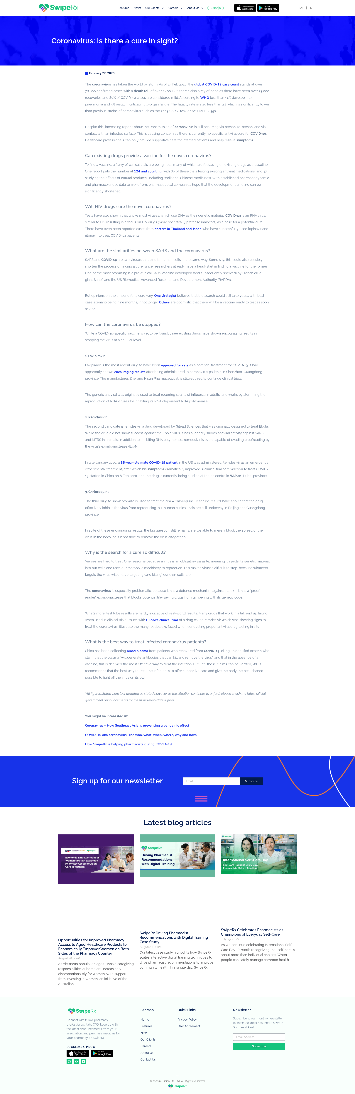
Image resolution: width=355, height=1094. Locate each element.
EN (301, 8)
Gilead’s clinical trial (162, 620)
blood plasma (137, 651)
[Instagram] (69, 1061)
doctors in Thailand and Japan (178, 229)
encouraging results (129, 372)
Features (123, 8)
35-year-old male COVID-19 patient (149, 462)
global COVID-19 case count (216, 84)
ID (311, 8)
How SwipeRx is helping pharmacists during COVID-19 (128, 744)
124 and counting (148, 171)
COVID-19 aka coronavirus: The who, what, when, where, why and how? (141, 735)
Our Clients (152, 8)
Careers (173, 8)
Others (164, 302)
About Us (193, 8)
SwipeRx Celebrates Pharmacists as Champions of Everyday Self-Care (252, 932)
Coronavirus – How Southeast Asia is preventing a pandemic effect (137, 725)
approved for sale (174, 365)
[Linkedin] (83, 1061)
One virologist (165, 295)
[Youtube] (76, 1061)
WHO (204, 97)
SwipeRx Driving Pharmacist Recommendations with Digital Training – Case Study (175, 937)
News (137, 8)
